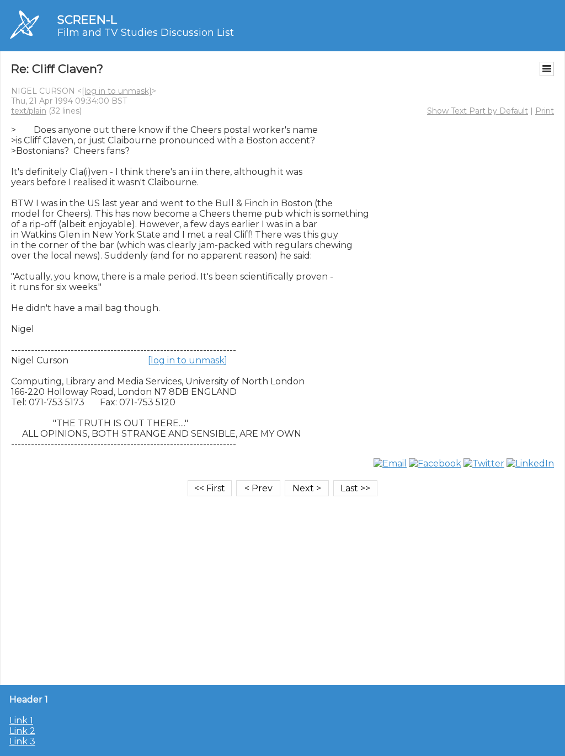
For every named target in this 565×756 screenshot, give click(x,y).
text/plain (28, 111)
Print (544, 111)
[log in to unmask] (117, 91)
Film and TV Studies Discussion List (145, 32)
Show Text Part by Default (477, 111)
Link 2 (22, 731)
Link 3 (22, 741)
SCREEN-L (87, 19)
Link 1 (21, 720)
